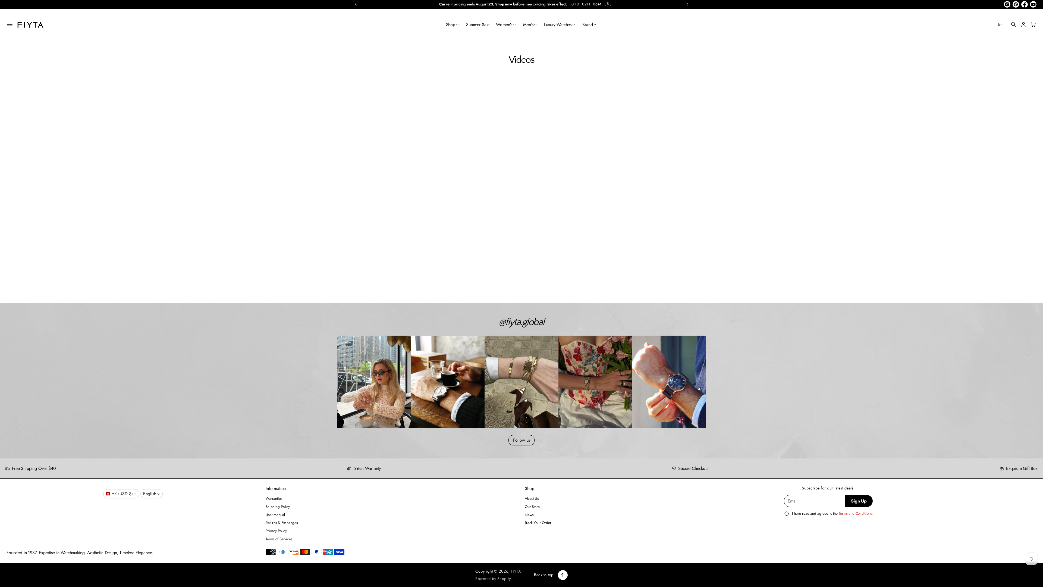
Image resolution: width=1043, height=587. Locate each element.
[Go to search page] (1014, 24)
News (529, 514)
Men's (528, 24)
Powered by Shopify (493, 578)
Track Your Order (538, 522)
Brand (587, 24)
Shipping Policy (278, 506)
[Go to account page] (1023, 24)
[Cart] (1032, 24)
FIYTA (516, 571)
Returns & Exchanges (281, 522)
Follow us (521, 440)
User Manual (275, 514)
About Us (532, 498)
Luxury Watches (557, 24)
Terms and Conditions (855, 513)
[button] (1014, 24)
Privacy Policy (276, 530)
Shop (450, 24)
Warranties (274, 498)
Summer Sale (477, 24)
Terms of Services (279, 539)
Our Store (532, 506)
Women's (504, 24)
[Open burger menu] (10, 24)
